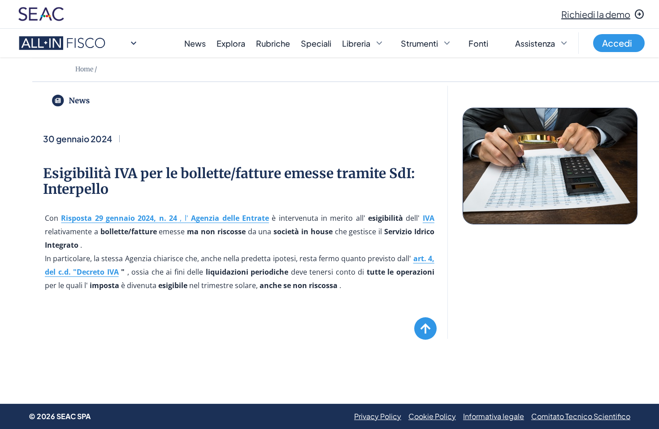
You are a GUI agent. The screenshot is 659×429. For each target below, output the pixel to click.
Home (84, 69)
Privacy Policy (377, 416)
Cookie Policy (432, 416)
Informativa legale (493, 416)
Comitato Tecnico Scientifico (580, 416)
